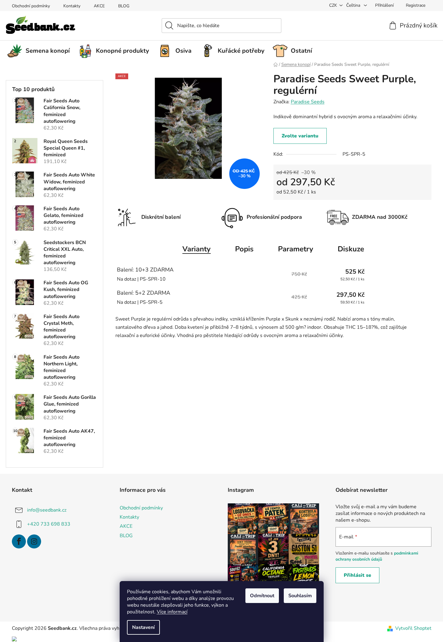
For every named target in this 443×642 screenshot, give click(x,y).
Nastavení (143, 627)
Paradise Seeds (308, 101)
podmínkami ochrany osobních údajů (377, 556)
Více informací (172, 611)
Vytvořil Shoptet (413, 628)
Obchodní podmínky (31, 6)
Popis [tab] (244, 249)
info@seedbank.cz (46, 510)
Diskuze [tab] (351, 249)
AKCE (99, 6)
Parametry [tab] (295, 249)
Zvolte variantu (300, 136)
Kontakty (71, 6)
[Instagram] (34, 541)
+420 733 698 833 (48, 524)
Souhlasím (300, 595)
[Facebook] (19, 541)
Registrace (415, 5)
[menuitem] (41, 51)
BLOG (123, 6)
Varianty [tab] (196, 249)
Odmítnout (262, 595)
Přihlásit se (357, 575)
